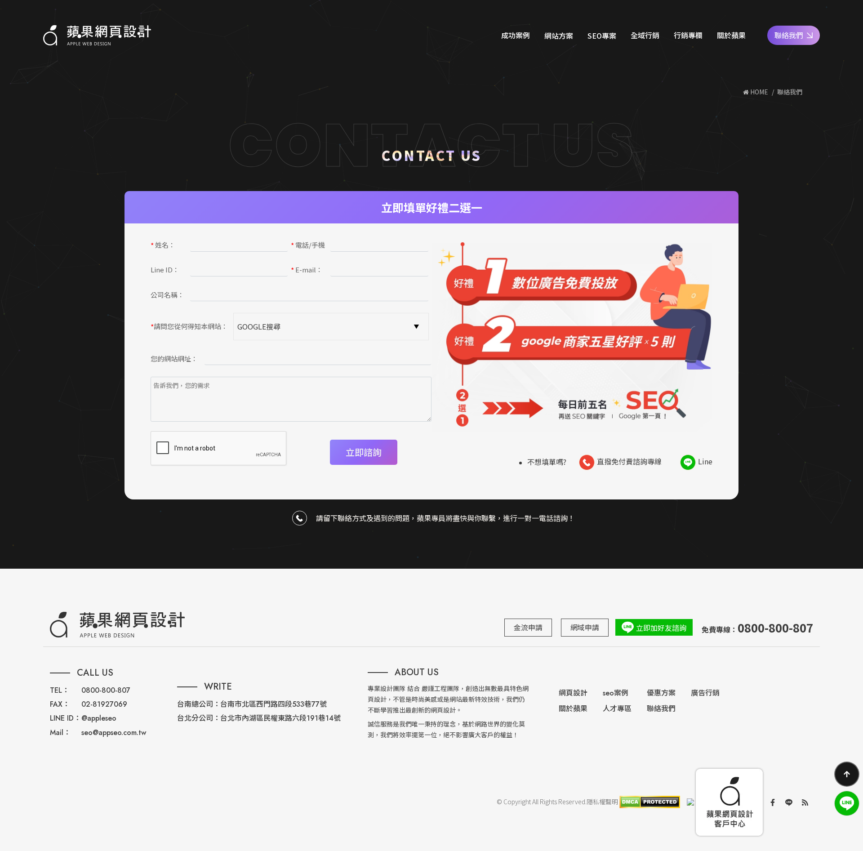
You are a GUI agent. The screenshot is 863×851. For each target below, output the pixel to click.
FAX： (60, 704)
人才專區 (617, 709)
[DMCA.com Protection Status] (649, 802)
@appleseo (98, 718)
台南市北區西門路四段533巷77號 (273, 704)
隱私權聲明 (602, 802)
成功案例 (515, 35)
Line (705, 460)
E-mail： (307, 270)
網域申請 (584, 627)
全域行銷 (645, 35)
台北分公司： (198, 718)
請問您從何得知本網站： (189, 326)
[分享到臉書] (772, 802)
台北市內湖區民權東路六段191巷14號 (280, 718)
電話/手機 (308, 245)
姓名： (163, 245)
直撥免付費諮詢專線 (629, 460)
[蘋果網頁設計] (97, 35)
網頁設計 (573, 693)
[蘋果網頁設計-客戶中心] (729, 802)
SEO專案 (601, 35)
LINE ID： (65, 718)
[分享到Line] (788, 802)
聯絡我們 (788, 35)
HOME (758, 91)
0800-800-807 (105, 690)
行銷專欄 (688, 35)
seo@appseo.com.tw (113, 732)
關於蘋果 (731, 35)
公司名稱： (167, 294)
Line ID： (165, 269)
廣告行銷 (705, 693)
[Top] (846, 774)
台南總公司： (198, 704)
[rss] (805, 802)
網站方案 (558, 35)
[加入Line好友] (846, 803)
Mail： (60, 732)
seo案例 (615, 693)
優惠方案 (661, 693)
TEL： (59, 690)
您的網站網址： (174, 358)
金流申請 (528, 627)
